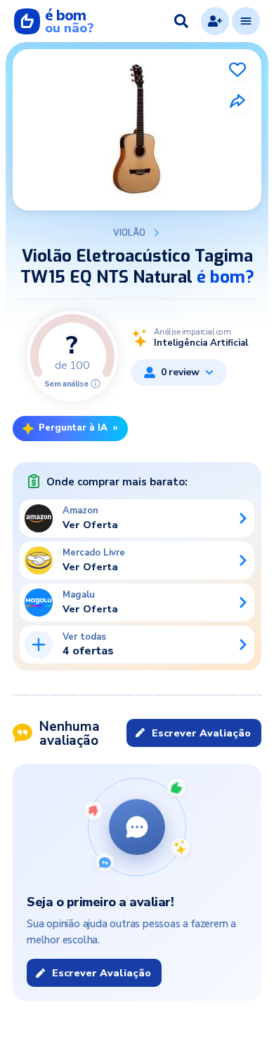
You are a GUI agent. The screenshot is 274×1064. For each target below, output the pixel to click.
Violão (129, 232)
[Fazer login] (215, 21)
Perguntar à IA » (78, 428)
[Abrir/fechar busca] (181, 21)
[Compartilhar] (237, 101)
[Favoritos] (237, 69)
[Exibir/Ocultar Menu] (246, 21)
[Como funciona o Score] (95, 383)
